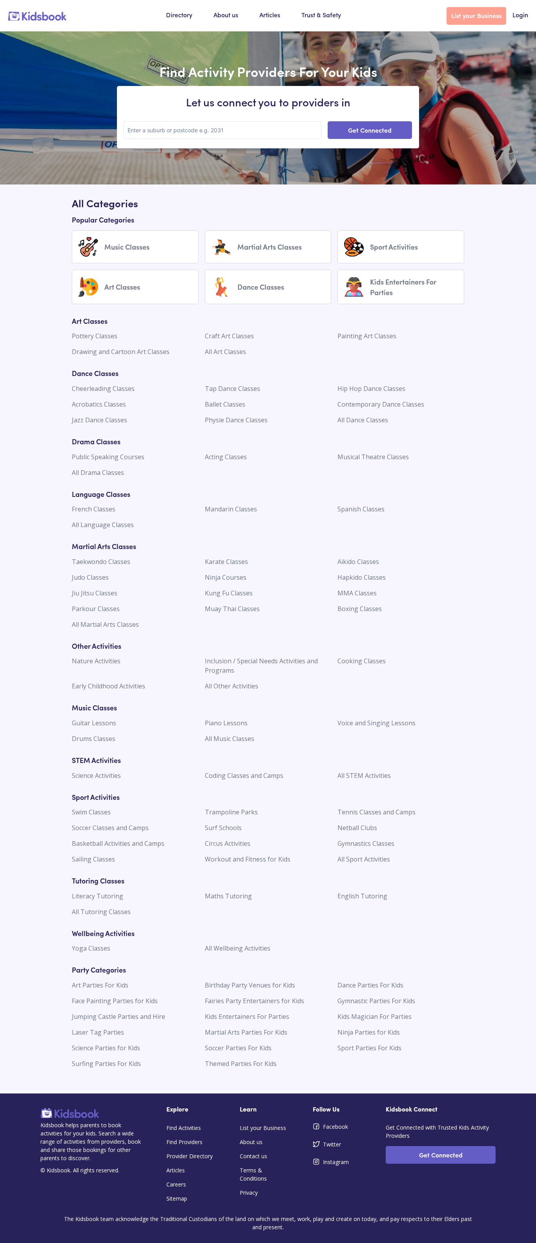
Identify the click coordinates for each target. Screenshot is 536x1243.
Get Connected (370, 130)
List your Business (476, 15)
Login (520, 16)
